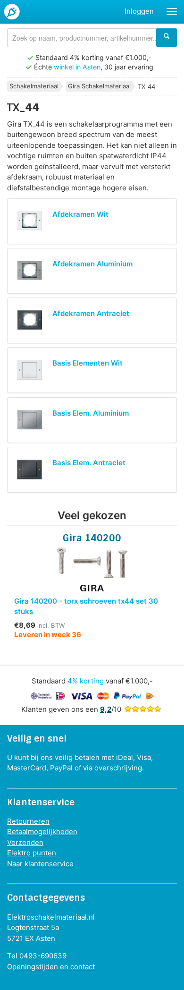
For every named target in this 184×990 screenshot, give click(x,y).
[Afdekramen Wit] (30, 221)
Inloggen (139, 11)
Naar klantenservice (40, 863)
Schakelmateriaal (34, 86)
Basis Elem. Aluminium (90, 413)
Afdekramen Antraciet (90, 313)
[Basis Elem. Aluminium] (30, 420)
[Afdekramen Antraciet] (30, 320)
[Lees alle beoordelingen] (143, 709)
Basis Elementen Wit (87, 362)
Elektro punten (31, 852)
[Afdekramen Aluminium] (30, 271)
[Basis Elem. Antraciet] (30, 469)
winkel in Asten (77, 67)
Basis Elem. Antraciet (88, 462)
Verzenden (25, 842)
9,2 (105, 709)
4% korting (85, 680)
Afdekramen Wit (80, 214)
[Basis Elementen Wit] (30, 370)
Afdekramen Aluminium (92, 263)
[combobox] (92, 37)
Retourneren (28, 821)
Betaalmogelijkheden (42, 831)
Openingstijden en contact (51, 966)
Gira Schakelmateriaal (99, 86)
